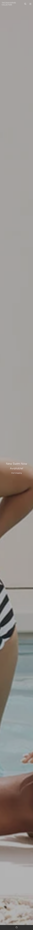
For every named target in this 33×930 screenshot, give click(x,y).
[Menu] (30, 3)
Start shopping (16, 473)
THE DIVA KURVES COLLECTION (9, 4)
